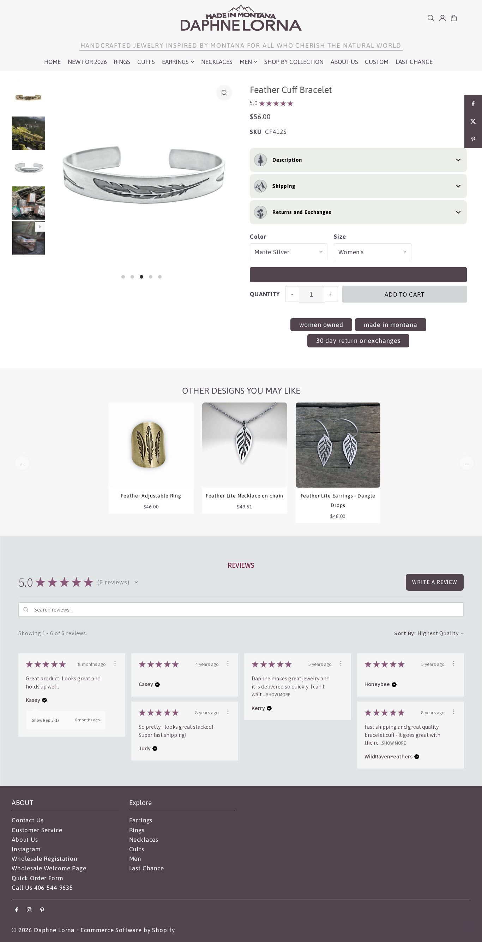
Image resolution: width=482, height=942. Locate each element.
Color (258, 236)
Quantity (265, 294)
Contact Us (28, 820)
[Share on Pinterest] (473, 139)
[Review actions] (115, 663)
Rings (137, 830)
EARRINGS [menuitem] (175, 61)
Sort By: (405, 633)
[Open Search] (431, 18)
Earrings (141, 820)
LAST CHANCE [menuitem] (414, 61)
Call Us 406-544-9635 (42, 887)
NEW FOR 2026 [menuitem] (87, 61)
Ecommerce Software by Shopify (127, 930)
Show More (278, 694)
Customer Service (37, 830)
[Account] (442, 18)
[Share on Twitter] (473, 122)
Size (340, 236)
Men (135, 858)
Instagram (26, 849)
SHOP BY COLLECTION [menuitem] (294, 61)
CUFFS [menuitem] (146, 61)
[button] (136, 582)
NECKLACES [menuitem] (217, 61)
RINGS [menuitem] (122, 61)
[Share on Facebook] (473, 104)
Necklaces (144, 839)
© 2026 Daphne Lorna (43, 930)
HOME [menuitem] (52, 61)
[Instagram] (29, 910)
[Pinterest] (42, 910)
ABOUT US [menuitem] (344, 61)
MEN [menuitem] (246, 61)
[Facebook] (16, 910)
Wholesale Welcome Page (49, 868)
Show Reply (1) (45, 720)
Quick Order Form (37, 878)
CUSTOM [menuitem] (376, 61)
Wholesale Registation (44, 858)
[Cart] (454, 18)
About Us (25, 839)
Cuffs (136, 849)
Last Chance (146, 868)
